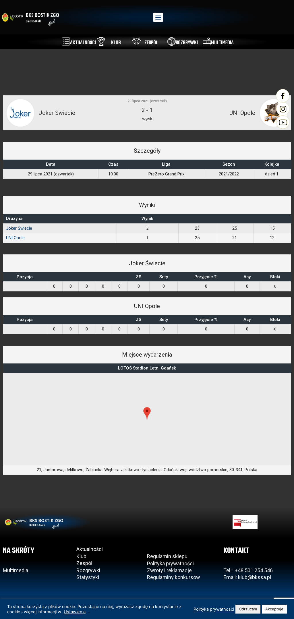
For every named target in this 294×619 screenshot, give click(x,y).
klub (116, 43)
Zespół (84, 563)
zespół (151, 43)
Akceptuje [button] (274, 609)
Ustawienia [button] (75, 611)
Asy (247, 276)
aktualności (83, 43)
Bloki (275, 276)
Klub (82, 556)
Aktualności (89, 549)
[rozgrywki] (171, 41)
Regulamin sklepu (167, 556)
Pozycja (25, 276)
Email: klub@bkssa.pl (247, 577)
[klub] (101, 41)
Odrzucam (248, 609)
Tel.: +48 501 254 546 (248, 570)
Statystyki (87, 577)
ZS (138, 276)
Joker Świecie (19, 228)
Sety (163, 276)
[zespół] (136, 41)
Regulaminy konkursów (173, 577)
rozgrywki (187, 43)
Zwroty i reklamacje (169, 570)
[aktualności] (66, 41)
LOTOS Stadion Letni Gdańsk (147, 368)
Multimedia (15, 570)
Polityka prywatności (170, 563)
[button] (158, 17)
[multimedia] (207, 41)
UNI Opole (15, 237)
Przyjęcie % (206, 276)
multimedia (222, 43)
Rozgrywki (88, 570)
